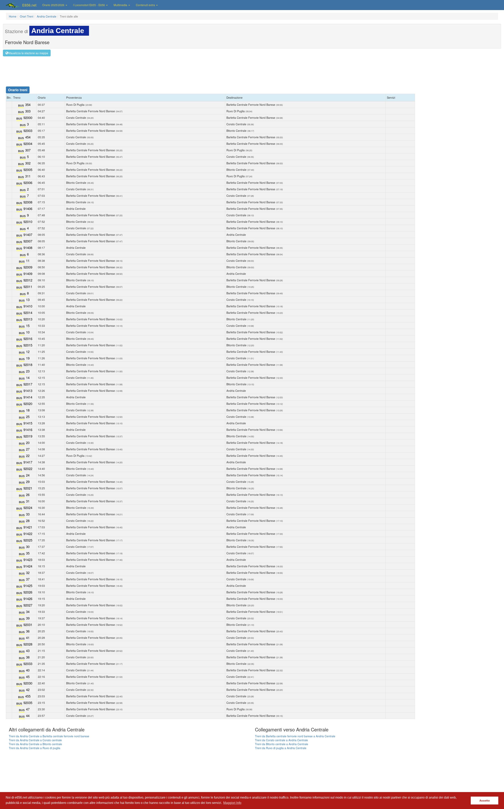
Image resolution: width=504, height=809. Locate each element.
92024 (27, 507)
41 (28, 637)
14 (28, 377)
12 (28, 351)
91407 (27, 234)
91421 (27, 527)
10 (28, 332)
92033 (27, 663)
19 (28, 358)
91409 (27, 273)
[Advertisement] (252, 68)
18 (28, 410)
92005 (27, 169)
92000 (27, 117)
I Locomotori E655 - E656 (89, 5)
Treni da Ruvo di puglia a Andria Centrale (280, 748)
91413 (27, 390)
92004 (27, 143)
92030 (27, 683)
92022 (27, 468)
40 (28, 670)
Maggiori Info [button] (232, 802)
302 (28, 163)
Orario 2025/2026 (53, 5)
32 (28, 572)
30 (28, 546)
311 (28, 176)
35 (28, 553)
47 (28, 709)
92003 (27, 130)
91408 (27, 247)
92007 (27, 241)
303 (28, 111)
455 (28, 696)
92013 (27, 319)
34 (28, 611)
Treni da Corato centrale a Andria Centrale (281, 740)
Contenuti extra (146, 5)
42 (28, 689)
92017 (27, 384)
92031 (27, 624)
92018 (27, 364)
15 (28, 325)
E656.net (29, 4)
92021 (27, 488)
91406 (27, 208)
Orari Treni (26, 16)
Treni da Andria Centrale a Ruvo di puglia (34, 748)
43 (28, 650)
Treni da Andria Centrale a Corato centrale (35, 740)
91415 (27, 423)
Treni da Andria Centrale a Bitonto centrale (35, 744)
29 (28, 481)
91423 (27, 559)
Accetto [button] (484, 800)
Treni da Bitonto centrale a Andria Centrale (281, 744)
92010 (27, 221)
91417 (27, 462)
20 (28, 442)
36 (28, 631)
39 (28, 618)
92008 (27, 202)
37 (28, 579)
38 (28, 657)
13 (28, 299)
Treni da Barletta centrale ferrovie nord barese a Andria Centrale (295, 736)
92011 (27, 286)
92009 (27, 267)
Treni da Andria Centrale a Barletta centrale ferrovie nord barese (49, 736)
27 (28, 449)
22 (28, 455)
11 (28, 260)
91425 (27, 585)
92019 (27, 436)
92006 (27, 182)
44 (28, 715)
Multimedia (121, 5)
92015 (27, 345)
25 (28, 416)
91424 (27, 566)
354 (28, 104)
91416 (27, 429)
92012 (27, 280)
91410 (27, 306)
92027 (27, 605)
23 (28, 371)
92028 (27, 644)
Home (12, 16)
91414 (27, 397)
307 (28, 150)
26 (28, 494)
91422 (27, 533)
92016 (27, 338)
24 (28, 475)
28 (28, 520)
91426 (27, 598)
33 (28, 514)
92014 (27, 312)
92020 (27, 403)
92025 (27, 540)
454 (28, 137)
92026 (27, 592)
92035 (27, 702)
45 (28, 676)
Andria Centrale (46, 16)
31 (28, 501)
